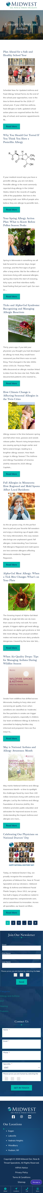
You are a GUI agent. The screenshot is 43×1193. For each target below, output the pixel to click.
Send (21, 982)
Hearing (4, 1006)
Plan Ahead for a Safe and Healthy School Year (18, 53)
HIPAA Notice (21, 1167)
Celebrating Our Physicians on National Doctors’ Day (20, 835)
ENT (2, 1001)
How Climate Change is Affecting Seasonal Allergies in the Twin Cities (20, 395)
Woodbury (13, 1145)
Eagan (11, 1131)
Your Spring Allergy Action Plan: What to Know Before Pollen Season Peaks (19, 222)
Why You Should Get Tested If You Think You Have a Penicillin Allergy (21, 138)
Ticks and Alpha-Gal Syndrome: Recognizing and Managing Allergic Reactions (21, 308)
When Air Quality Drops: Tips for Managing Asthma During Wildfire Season (20, 660)
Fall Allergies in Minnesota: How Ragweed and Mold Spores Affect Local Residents (21, 486)
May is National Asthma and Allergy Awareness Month (19, 748)
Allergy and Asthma (9, 996)
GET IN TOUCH (21, 1087)
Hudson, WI (13, 1150)
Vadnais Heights (15, 1140)
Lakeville (12, 1136)
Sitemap (21, 1182)
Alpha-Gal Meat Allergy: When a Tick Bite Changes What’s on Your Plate (21, 577)
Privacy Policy (21, 1172)
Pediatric (4, 1011)
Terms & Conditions (21, 1177)
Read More (11, 126)
